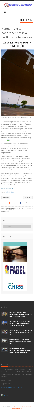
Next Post (28, 197)
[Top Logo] (5, 396)
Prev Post (6, 197)
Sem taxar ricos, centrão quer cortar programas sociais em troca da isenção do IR (19, 323)
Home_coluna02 (5, 211)
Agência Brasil (10, 192)
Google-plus (15, 203)
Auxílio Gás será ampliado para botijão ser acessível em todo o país (20, 341)
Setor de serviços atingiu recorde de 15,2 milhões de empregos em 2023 (20, 332)
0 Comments (29, 208)
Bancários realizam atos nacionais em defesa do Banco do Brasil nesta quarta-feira (20, 314)
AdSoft (13, 406)
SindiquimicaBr (11, 208)
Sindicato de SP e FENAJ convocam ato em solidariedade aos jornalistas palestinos (20, 350)
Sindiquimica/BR (17, 408)
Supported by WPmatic (24, 406)
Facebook (24, 203)
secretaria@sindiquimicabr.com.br (11, 387)
